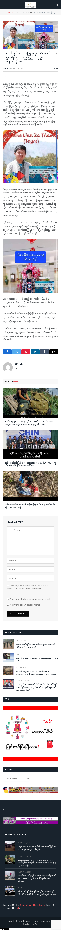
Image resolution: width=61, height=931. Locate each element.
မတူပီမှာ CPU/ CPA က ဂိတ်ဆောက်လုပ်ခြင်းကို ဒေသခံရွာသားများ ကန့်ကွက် (37, 848)
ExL (17, 908)
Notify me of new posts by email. (25, 604)
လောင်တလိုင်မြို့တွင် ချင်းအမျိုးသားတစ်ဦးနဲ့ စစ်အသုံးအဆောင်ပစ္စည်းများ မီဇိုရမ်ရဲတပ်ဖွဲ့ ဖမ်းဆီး (37, 878)
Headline (54, 69)
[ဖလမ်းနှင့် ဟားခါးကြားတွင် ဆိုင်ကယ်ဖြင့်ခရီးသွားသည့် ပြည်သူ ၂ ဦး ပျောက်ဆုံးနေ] (30, 35)
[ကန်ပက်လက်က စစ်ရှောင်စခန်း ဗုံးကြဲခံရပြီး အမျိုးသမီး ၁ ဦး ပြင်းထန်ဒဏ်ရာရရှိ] (30, 486)
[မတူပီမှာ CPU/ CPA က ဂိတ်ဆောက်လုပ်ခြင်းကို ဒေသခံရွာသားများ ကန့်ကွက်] (10, 846)
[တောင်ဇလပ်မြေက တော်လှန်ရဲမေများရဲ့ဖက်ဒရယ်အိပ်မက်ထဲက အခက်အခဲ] (8, 644)
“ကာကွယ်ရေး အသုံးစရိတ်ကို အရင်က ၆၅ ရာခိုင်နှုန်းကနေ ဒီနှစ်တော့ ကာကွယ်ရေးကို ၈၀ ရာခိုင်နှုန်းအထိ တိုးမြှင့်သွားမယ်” (36, 687)
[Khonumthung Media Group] (30, 5)
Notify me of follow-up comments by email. (30, 599)
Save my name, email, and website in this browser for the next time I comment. (27, 587)
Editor (8, 69)
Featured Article (13, 632)
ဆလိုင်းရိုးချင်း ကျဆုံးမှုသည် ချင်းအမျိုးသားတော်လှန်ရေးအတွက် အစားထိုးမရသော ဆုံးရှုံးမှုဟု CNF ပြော (29, 422)
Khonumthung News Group (32, 905)
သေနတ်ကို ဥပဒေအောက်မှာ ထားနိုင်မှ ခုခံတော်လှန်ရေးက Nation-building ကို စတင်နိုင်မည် (36, 672)
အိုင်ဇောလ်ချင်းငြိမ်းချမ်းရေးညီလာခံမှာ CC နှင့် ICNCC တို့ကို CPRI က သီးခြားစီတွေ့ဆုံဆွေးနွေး (30, 464)
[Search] (56, 5)
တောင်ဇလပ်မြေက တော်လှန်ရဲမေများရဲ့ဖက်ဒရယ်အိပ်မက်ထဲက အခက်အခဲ (35, 646)
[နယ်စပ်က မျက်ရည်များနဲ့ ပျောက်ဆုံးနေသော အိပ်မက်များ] (8, 657)
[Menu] (5, 5)
